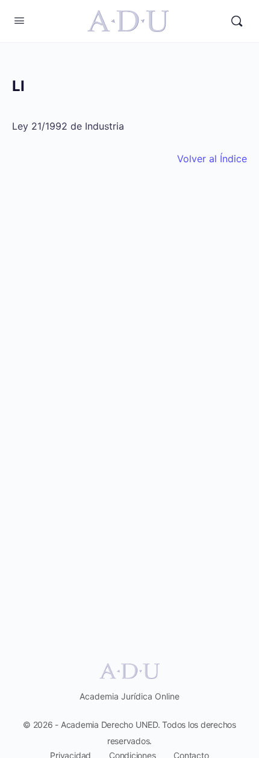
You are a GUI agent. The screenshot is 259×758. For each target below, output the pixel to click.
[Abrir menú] (19, 20)
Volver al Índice (212, 159)
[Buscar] (236, 21)
